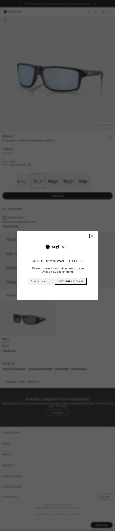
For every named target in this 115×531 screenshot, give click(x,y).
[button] (91, 236)
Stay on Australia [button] (70, 281)
